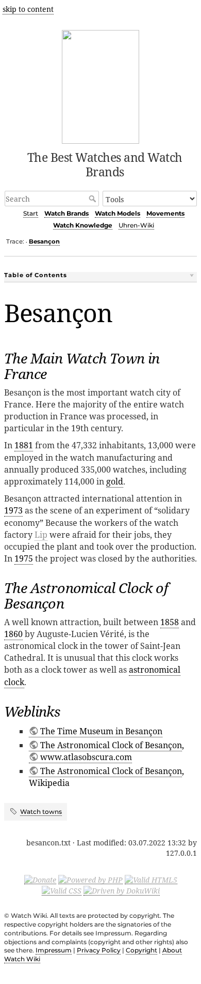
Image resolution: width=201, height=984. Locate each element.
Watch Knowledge (82, 225)
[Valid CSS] (61, 890)
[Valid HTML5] (151, 879)
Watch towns (41, 811)
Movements (165, 213)
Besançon (44, 241)
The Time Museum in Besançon (101, 731)
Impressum (54, 950)
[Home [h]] (101, 85)
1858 (169, 622)
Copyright (141, 950)
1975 (23, 558)
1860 (13, 634)
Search (93, 198)
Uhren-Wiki (136, 225)
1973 (13, 510)
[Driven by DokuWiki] (121, 890)
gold (114, 481)
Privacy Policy (99, 950)
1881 (23, 445)
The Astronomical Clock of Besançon (111, 745)
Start (30, 213)
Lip (41, 534)
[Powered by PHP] (90, 879)
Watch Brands (66, 213)
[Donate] (40, 879)
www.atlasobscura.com (86, 757)
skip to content (28, 9)
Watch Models (117, 213)
